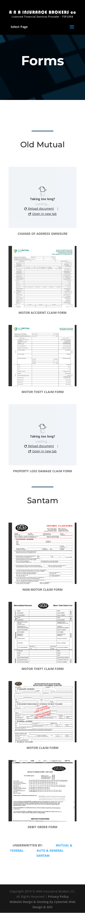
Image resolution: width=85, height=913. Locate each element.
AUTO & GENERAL (50, 850)
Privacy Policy (58, 896)
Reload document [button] (40, 208)
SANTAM (42, 855)
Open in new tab (44, 214)
